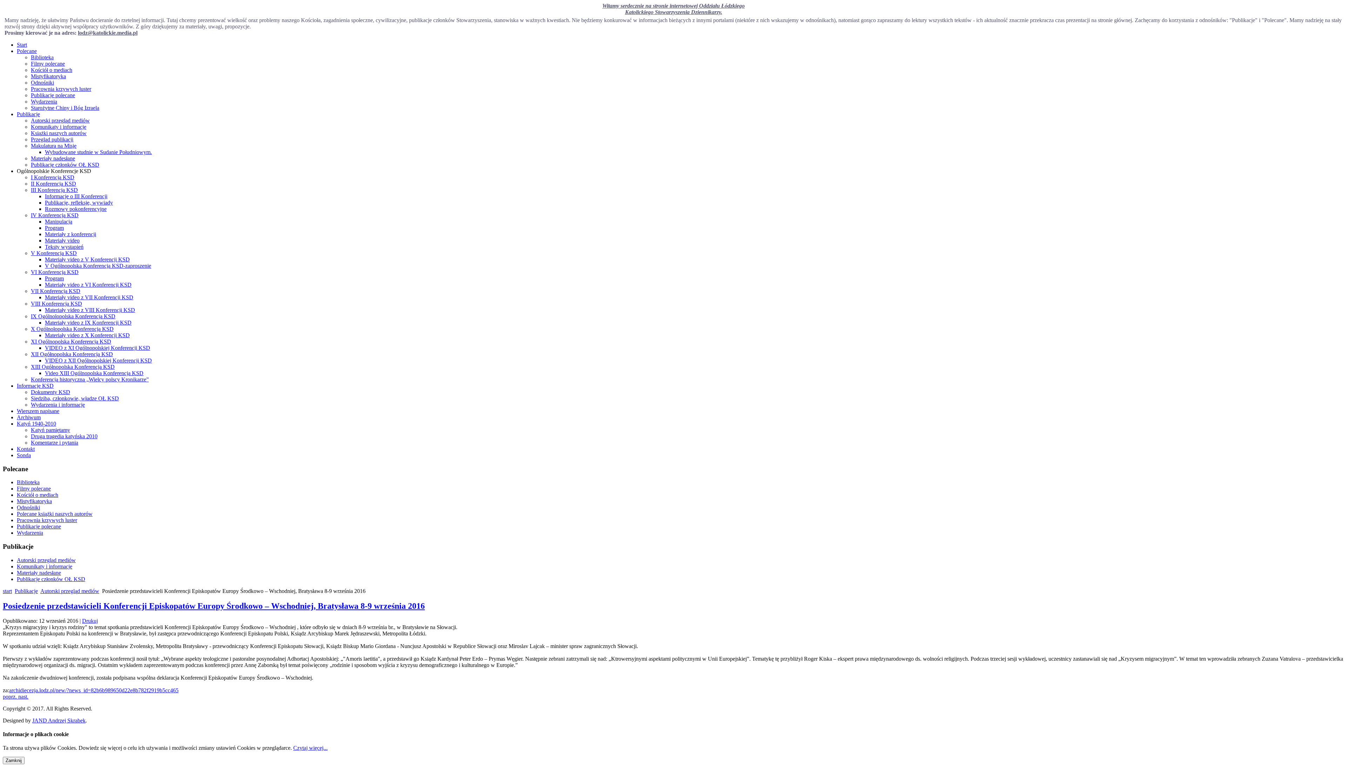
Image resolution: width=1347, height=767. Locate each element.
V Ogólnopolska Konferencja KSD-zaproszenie (98, 266)
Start (22, 45)
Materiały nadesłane (53, 158)
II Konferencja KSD (53, 184)
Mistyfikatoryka (48, 76)
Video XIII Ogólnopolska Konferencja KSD (94, 373)
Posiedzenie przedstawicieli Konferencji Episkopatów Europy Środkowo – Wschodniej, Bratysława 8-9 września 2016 (214, 606)
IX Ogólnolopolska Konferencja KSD (73, 316)
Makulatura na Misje (53, 146)
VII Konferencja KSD (55, 291)
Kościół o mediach (51, 70)
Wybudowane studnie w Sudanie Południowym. (98, 152)
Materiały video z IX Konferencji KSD (88, 323)
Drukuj (90, 621)
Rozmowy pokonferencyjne (76, 209)
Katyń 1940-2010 (36, 424)
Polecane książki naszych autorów (55, 514)
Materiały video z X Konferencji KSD (87, 335)
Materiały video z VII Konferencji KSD (89, 297)
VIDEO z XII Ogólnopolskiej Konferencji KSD (98, 361)
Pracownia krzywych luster (61, 89)
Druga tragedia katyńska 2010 (64, 436)
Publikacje (28, 114)
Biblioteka (42, 57)
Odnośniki (42, 83)
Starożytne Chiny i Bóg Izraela (65, 108)
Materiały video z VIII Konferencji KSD (90, 310)
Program (54, 228)
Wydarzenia (44, 102)
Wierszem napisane (38, 411)
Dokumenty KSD (50, 392)
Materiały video (62, 241)
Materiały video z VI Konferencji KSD (88, 285)
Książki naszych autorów (59, 133)
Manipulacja (58, 222)
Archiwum (29, 417)
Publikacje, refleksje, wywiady (79, 203)
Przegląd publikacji (52, 139)
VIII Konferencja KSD (56, 304)
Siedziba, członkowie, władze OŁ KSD (75, 398)
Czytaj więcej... (310, 748)
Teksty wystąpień (64, 247)
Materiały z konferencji (70, 234)
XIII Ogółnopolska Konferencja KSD (73, 367)
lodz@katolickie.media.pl (108, 33)
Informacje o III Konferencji (76, 196)
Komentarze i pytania (54, 443)
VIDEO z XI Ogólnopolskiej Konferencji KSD (97, 348)
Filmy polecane (48, 64)
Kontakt (26, 449)
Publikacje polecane (53, 95)
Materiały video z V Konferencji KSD (87, 259)
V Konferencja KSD (54, 253)
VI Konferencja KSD (55, 272)
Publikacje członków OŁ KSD (65, 165)
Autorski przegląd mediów (60, 121)
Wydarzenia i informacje (58, 405)
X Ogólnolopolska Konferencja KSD (72, 329)
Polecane (27, 51)
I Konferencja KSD (52, 177)
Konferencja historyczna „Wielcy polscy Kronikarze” (90, 379)
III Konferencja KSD (54, 190)
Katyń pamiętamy (50, 430)
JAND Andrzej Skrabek (59, 720)
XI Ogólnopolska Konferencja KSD (71, 342)
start (7, 591)
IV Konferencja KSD (55, 215)
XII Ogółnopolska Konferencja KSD (72, 354)
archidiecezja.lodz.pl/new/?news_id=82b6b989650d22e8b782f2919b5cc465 (94, 690)
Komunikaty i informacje (58, 127)
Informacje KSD (35, 386)
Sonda (24, 455)
